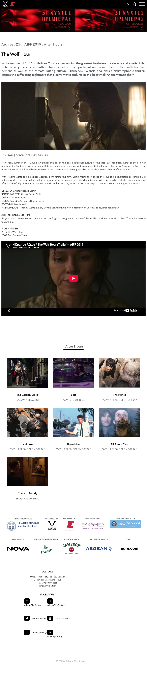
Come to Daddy (27, 493)
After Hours (53, 45)
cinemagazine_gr (55, 636)
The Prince (119, 394)
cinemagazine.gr (57, 577)
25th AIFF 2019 (28, 45)
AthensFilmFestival (32, 605)
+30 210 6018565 (49, 583)
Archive (7, 45)
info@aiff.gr (50, 586)
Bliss (73, 394)
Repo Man (73, 444)
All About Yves (119, 444)
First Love (27, 444)
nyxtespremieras (39, 619)
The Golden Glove (27, 394)
